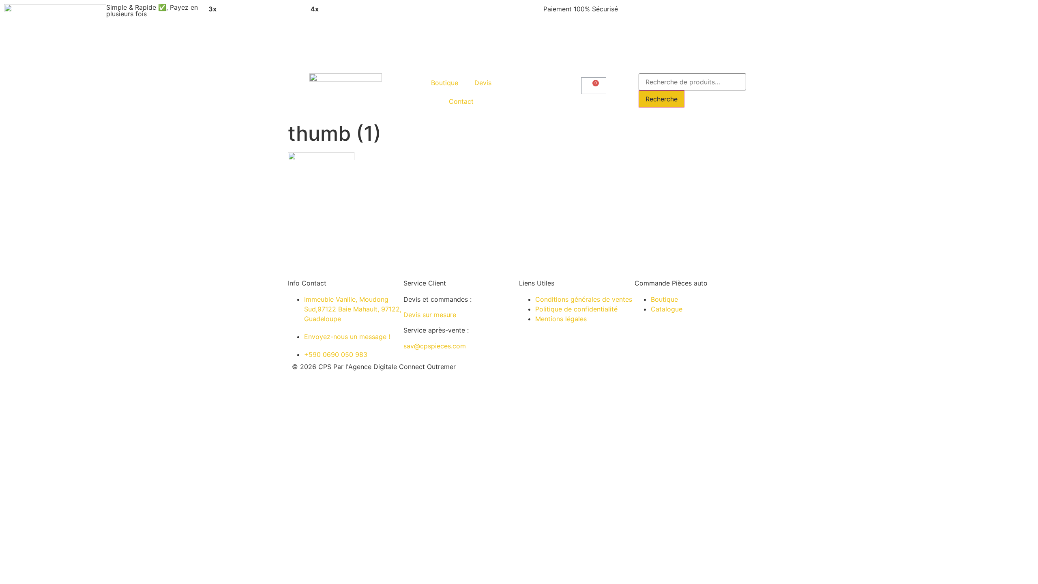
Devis (482, 83)
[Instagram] (555, 373)
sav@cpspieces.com (434, 346)
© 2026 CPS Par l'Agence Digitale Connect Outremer (374, 367)
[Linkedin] (533, 373)
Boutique (444, 83)
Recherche (662, 99)
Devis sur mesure (429, 315)
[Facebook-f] (578, 373)
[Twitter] (600, 373)
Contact (461, 101)
